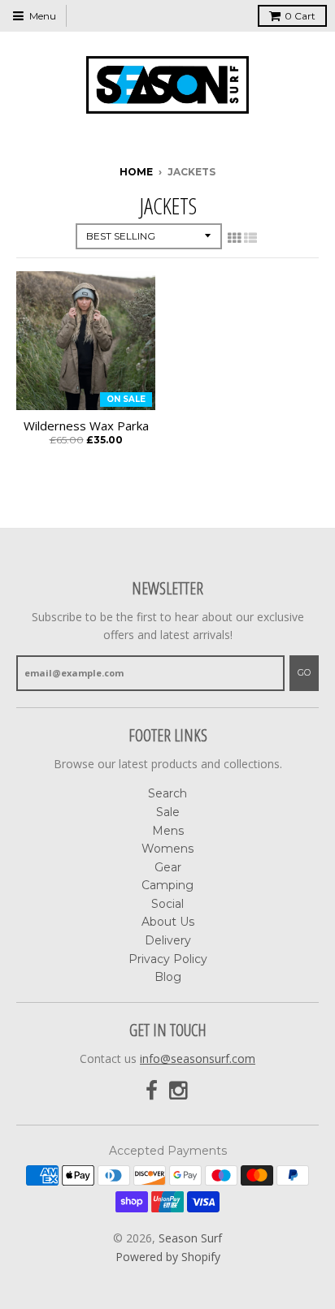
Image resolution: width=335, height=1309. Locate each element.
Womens (167, 848)
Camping (167, 885)
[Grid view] (234, 237)
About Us (167, 921)
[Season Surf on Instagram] (179, 1091)
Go (304, 672)
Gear (167, 867)
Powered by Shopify (167, 1256)
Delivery (168, 940)
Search (167, 793)
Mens (168, 830)
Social (167, 903)
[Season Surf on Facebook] (152, 1091)
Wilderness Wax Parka (86, 426)
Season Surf (190, 1238)
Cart (300, 16)
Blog (167, 977)
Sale (168, 812)
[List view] (250, 237)
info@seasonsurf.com (197, 1058)
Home (136, 172)
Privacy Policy (167, 959)
